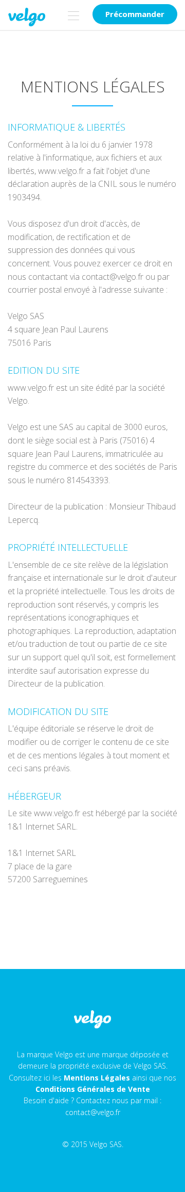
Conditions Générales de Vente (92, 1089)
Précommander (134, 14)
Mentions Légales (97, 1078)
